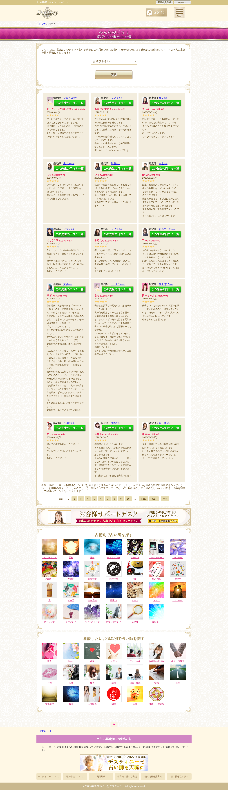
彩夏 (115, 163)
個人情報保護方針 (153, 776)
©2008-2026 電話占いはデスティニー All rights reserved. (114, 786)
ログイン (182, 2)
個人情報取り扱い (179, 776)
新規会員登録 (164, 2)
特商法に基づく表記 (127, 776)
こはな (68, 423)
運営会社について (74, 776)
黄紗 (67, 284)
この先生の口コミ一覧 (70, 103)
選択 (114, 74)
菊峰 (115, 423)
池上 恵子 (166, 284)
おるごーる (167, 229)
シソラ (116, 229)
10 (128, 499)
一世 (163, 163)
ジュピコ (70, 97)
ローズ (164, 423)
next (165, 498)
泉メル (68, 163)
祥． (163, 97)
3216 (143, 499)
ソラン (68, 229)
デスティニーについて (48, 776)
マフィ (116, 97)
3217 (154, 499)
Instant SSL (45, 731)
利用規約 (101, 776)
